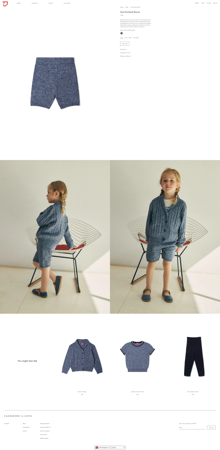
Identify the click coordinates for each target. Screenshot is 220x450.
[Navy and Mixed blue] (121, 33)
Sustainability (26, 427)
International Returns (45, 427)
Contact (25, 431)
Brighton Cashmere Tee (137, 391)
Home (121, 7)
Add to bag (125, 43)
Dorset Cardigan (82, 391)
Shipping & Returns (45, 423)
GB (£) (196, 3)
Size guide (136, 37)
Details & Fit (123, 49)
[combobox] (102, 447)
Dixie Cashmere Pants (193, 391)
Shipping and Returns (125, 56)
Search (203, 3)
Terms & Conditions (45, 431)
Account (209, 3)
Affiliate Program (44, 438)
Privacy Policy (43, 434)
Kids (127, 7)
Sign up (211, 427)
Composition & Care (125, 52)
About (24, 423)
